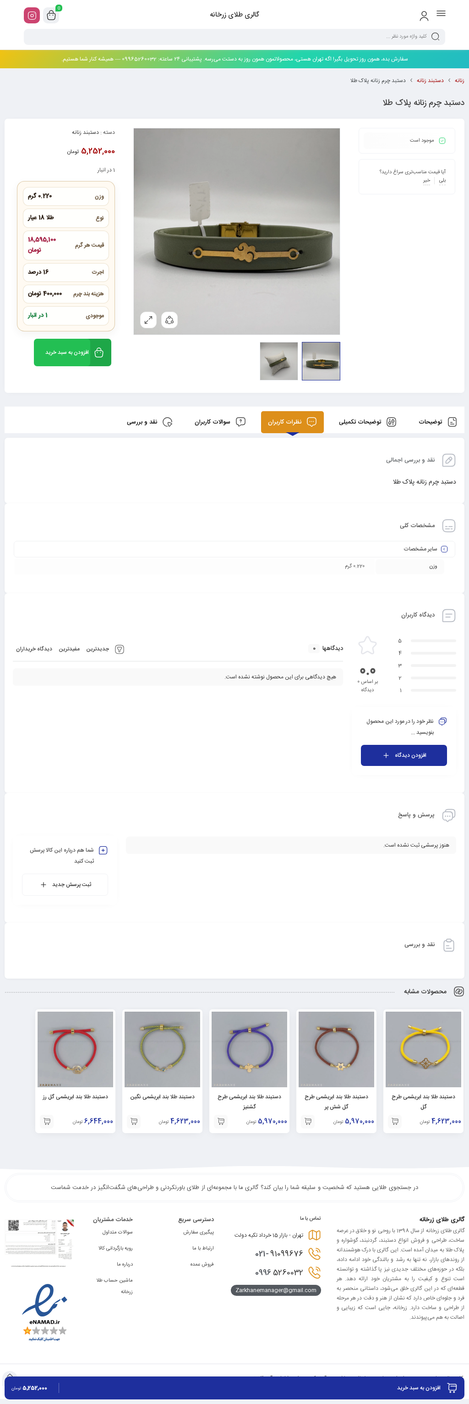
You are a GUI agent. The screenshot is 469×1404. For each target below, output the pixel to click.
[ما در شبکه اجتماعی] (32, 15)
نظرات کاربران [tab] (285, 422)
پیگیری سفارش (198, 1232)
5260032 (279, 1272)
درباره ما (125, 1265)
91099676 (279, 1254)
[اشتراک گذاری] (169, 320)
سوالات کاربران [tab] (213, 422)
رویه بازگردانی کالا (115, 1248)
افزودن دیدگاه (410, 755)
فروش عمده (202, 1265)
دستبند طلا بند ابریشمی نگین (162, 1096)
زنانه (459, 80)
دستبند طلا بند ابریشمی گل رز (75, 1096)
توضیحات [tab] (431, 422)
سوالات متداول (118, 1232)
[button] (395, 1122)
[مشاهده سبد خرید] (51, 15)
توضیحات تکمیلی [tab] (361, 422)
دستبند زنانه (430, 80)
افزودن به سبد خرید (67, 352)
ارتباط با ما (203, 1248)
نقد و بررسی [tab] (143, 422)
